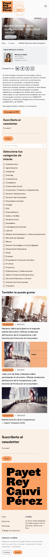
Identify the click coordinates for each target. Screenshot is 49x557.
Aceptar (18, 552)
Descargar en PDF (12, 112)
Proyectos (10, 267)
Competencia (10, 37)
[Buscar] (43, 146)
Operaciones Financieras (16, 249)
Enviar (8, 139)
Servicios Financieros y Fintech (18, 278)
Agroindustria (11, 168)
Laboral (9, 230)
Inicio (4, 517)
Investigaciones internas (16, 227)
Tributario (10, 286)
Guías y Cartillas (12, 216)
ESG (7, 208)
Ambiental (10, 171)
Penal (8, 252)
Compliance (11, 182)
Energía (9, 205)
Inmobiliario (10, 223)
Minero (9, 241)
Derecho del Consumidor (16, 197)
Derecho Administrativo (16, 194)
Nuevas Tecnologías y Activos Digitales (22, 245)
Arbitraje (9, 175)
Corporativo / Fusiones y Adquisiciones (22, 190)
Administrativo (12, 164)
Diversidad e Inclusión (15, 201)
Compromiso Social (14, 186)
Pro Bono (10, 264)
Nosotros (6, 521)
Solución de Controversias (17, 282)
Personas (6, 526)
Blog (3, 43)
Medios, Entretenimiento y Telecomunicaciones (25, 234)
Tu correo (7, 128)
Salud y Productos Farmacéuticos (20, 275)
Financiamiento (12, 212)
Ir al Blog (28, 517)
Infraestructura (12, 219)
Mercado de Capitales (15, 238)
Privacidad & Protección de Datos (20, 260)
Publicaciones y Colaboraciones (19, 271)
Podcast (9, 256)
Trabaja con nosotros (11, 530)
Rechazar (7, 552)
